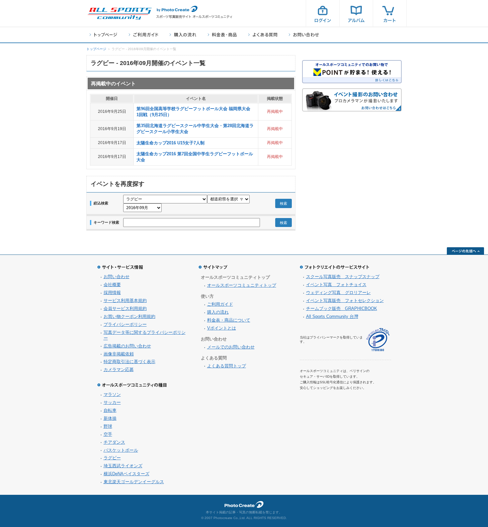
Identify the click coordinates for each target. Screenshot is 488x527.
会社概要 (112, 284)
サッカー (112, 402)
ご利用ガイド (143, 34)
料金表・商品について (228, 320)
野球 (108, 426)
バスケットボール (121, 450)
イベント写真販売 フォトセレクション (345, 300)
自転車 (110, 410)
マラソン (112, 394)
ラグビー (112, 457)
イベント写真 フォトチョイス (336, 284)
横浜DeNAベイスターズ (126, 473)
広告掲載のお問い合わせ (127, 345)
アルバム (356, 13)
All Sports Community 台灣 (332, 316)
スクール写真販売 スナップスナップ (342, 276)
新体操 (110, 418)
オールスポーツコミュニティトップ (241, 285)
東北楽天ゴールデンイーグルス (134, 481)
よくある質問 (263, 34)
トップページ (103, 34)
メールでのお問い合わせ (231, 346)
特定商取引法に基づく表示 (129, 361)
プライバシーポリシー (125, 324)
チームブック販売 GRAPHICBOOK (341, 308)
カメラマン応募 (119, 369)
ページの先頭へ (465, 251)
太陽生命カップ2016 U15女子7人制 (170, 142)
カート (389, 13)
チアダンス (114, 442)
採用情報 (112, 292)
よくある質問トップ (226, 365)
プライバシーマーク (377, 339)
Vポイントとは (221, 328)
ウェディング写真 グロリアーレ (338, 292)
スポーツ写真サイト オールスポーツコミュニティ (119, 13)
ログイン (322, 13)
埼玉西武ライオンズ (123, 465)
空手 (108, 434)
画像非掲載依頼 (119, 353)
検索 (283, 203)
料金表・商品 (222, 34)
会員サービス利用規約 (125, 308)
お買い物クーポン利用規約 (129, 316)
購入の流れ (183, 34)
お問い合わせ (304, 34)
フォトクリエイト (244, 504)
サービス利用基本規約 (125, 300)
